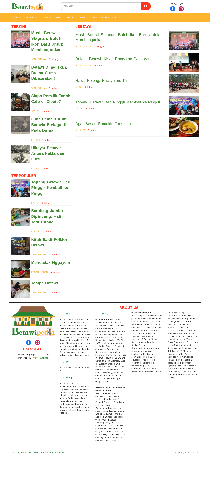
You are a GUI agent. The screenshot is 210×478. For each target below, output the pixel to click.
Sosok (70, 17)
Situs (59, 17)
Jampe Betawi (44, 283)
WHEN (70, 362)
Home (17, 17)
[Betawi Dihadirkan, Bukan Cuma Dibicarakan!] (20, 74)
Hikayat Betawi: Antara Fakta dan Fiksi (47, 153)
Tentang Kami (19, 452)
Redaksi (33, 452)
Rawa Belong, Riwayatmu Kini (102, 80)
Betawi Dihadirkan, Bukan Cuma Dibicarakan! (49, 73)
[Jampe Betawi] (20, 289)
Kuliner (47, 17)
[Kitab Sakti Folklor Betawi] (20, 246)
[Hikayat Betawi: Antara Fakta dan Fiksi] (20, 154)
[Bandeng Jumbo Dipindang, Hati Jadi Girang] (20, 217)
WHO (105, 313)
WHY (69, 377)
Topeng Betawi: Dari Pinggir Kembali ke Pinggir (50, 188)
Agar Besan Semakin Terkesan (103, 124)
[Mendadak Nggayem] (20, 269)
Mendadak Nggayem (50, 262)
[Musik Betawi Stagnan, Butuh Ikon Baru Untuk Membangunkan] (20, 39)
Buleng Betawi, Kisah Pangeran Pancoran (112, 59)
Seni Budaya (31, 17)
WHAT (70, 313)
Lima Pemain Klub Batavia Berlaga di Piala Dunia (49, 124)
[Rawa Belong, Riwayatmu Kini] (184, 83)
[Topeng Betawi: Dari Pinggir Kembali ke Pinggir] (20, 188)
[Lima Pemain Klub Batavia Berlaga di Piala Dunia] (20, 125)
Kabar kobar (109, 17)
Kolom (94, 17)
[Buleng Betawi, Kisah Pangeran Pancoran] (184, 62)
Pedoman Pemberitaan (53, 452)
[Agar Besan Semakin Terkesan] (184, 127)
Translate (43, 357)
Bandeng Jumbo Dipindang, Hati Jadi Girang (47, 216)
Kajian (82, 17)
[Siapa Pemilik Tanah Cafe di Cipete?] (20, 102)
